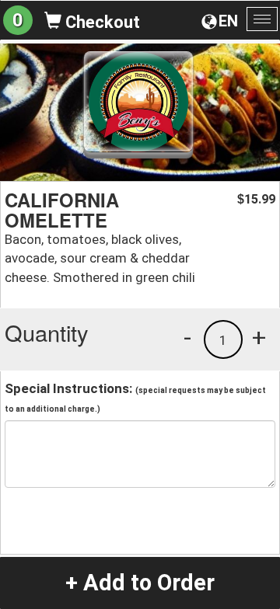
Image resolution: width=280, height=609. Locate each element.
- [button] (187, 337)
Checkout (100, 22)
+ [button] (259, 337)
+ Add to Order (140, 582)
